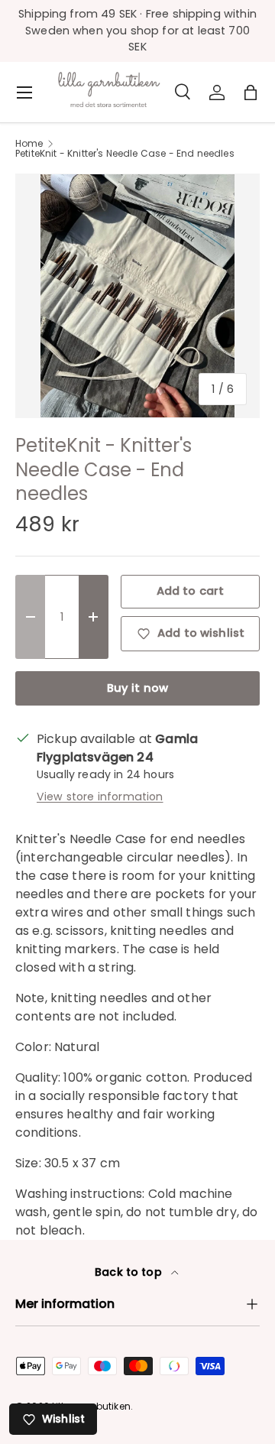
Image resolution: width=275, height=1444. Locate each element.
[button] (250, 92)
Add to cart (191, 591)
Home (29, 143)
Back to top (130, 1272)
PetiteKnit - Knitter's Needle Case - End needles (125, 153)
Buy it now (138, 688)
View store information (100, 796)
